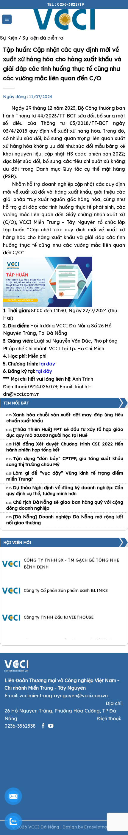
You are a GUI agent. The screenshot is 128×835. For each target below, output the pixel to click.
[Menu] (7, 19)
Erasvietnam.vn (100, 827)
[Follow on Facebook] (43, 726)
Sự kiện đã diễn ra (42, 38)
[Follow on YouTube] (50, 726)
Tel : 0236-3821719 (65, 4)
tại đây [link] (47, 364)
